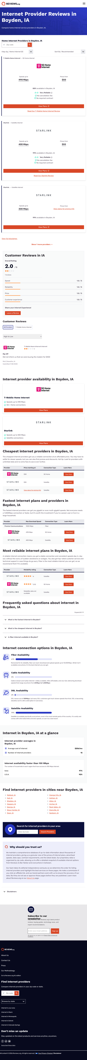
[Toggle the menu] (84, 3)
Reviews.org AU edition (13, 975)
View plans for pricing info (63, 209)
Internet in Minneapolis (9, 1016)
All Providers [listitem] (8, 327)
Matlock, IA (11, 795)
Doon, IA (10, 813)
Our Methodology (8, 971)
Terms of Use (4, 1045)
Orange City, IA (55, 795)
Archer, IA (53, 804)
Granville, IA (54, 810)
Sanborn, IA (54, 813)
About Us (30, 878)
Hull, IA (10, 798)
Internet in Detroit (7, 1021)
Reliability (9, 287)
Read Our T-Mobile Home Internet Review (43, 111)
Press (3, 966)
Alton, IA (52, 801)
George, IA (11, 807)
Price (7, 293)
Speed (7, 281)
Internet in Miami (6, 1012)
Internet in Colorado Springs (10, 1025)
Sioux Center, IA (13, 810)
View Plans (42, 106)
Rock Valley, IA (55, 807)
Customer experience (13, 300)
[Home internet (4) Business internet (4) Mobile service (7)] (21, 52)
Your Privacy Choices (45, 1053)
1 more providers (42, 244)
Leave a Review (13, 313)
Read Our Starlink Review (44, 176)
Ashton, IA (53, 798)
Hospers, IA (11, 804)
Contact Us (5, 960)
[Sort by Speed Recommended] (73, 52)
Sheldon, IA (11, 801)
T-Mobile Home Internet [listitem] (24, 327)
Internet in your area (8, 1008)
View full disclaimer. (9, 239)
